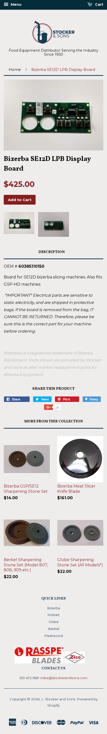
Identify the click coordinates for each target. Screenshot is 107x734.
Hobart (53, 615)
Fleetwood (53, 636)
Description (51, 252)
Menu (15, 4)
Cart (98, 4)
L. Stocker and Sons (58, 699)
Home (15, 69)
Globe (54, 622)
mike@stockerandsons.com (63, 678)
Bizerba (53, 608)
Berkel (53, 629)
